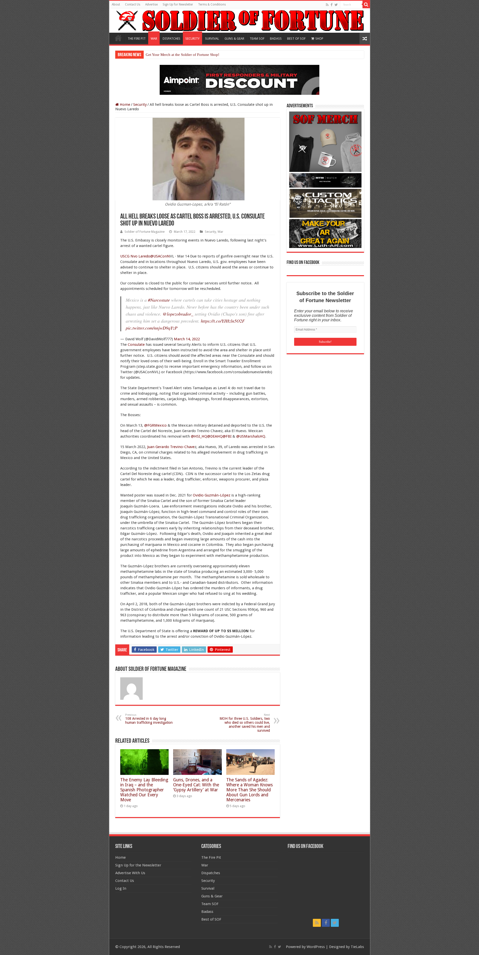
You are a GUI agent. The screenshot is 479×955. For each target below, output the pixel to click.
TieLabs (357, 947)
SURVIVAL (212, 38)
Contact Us (132, 4)
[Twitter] (336, 5)
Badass (207, 911)
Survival (207, 888)
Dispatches (210, 873)
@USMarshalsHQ (250, 436)
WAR (154, 38)
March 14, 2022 (187, 339)
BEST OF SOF (296, 38)
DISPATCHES (171, 38)
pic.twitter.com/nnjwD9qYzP (151, 328)
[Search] (366, 4)
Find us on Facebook (303, 262)
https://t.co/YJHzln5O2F (223, 321)
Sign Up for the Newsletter (138, 865)
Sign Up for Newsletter (178, 4)
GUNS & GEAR (234, 38)
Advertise (151, 4)
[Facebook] (331, 5)
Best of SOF (211, 919)
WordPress (316, 947)
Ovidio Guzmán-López (211, 495)
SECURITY (192, 38)
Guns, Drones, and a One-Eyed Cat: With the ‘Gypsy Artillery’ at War (196, 784)
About (116, 4)
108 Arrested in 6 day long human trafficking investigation (149, 718)
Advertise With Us (130, 873)
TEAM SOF (257, 38)
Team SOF (210, 904)
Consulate (136, 344)
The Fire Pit (211, 857)
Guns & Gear (212, 896)
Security (140, 104)
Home (118, 38)
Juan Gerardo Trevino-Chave (171, 447)
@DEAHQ (215, 436)
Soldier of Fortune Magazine (144, 232)
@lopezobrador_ (178, 314)
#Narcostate (159, 300)
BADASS (276, 38)
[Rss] (327, 5)
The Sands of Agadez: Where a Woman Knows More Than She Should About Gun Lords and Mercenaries (249, 789)
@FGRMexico (155, 425)
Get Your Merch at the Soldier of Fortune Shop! (182, 55)
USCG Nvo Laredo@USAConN (145, 256)
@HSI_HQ (199, 436)
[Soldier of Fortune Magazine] (239, 20)
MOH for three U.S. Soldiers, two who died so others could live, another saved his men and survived (245, 722)
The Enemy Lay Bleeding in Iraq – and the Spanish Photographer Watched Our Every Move (144, 789)
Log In (120, 888)
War (220, 232)
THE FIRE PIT (137, 38)
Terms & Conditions (212, 4)
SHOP (319, 38)
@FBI (227, 436)
